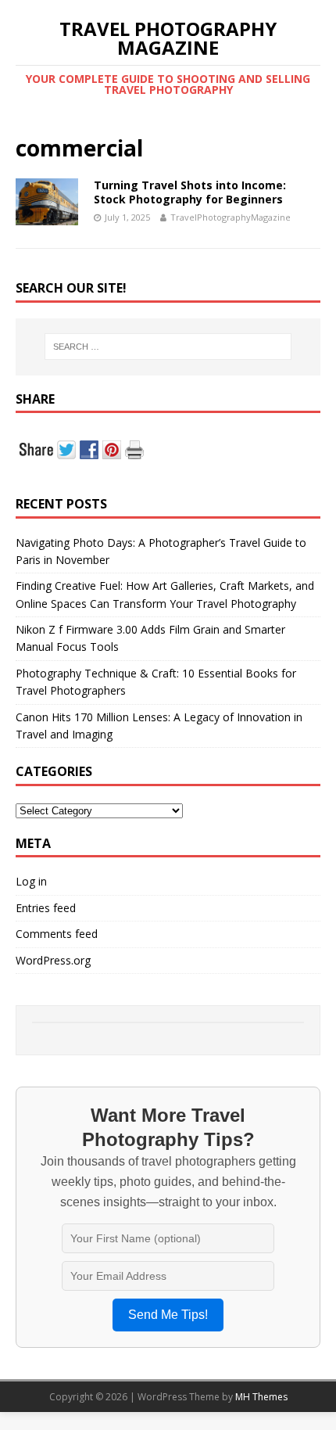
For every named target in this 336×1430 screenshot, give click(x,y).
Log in (31, 881)
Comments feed (57, 933)
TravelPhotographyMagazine (230, 217)
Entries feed (46, 907)
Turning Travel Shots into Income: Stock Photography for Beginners (190, 192)
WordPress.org (53, 960)
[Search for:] (168, 346)
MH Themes (261, 1396)
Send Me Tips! (168, 1314)
